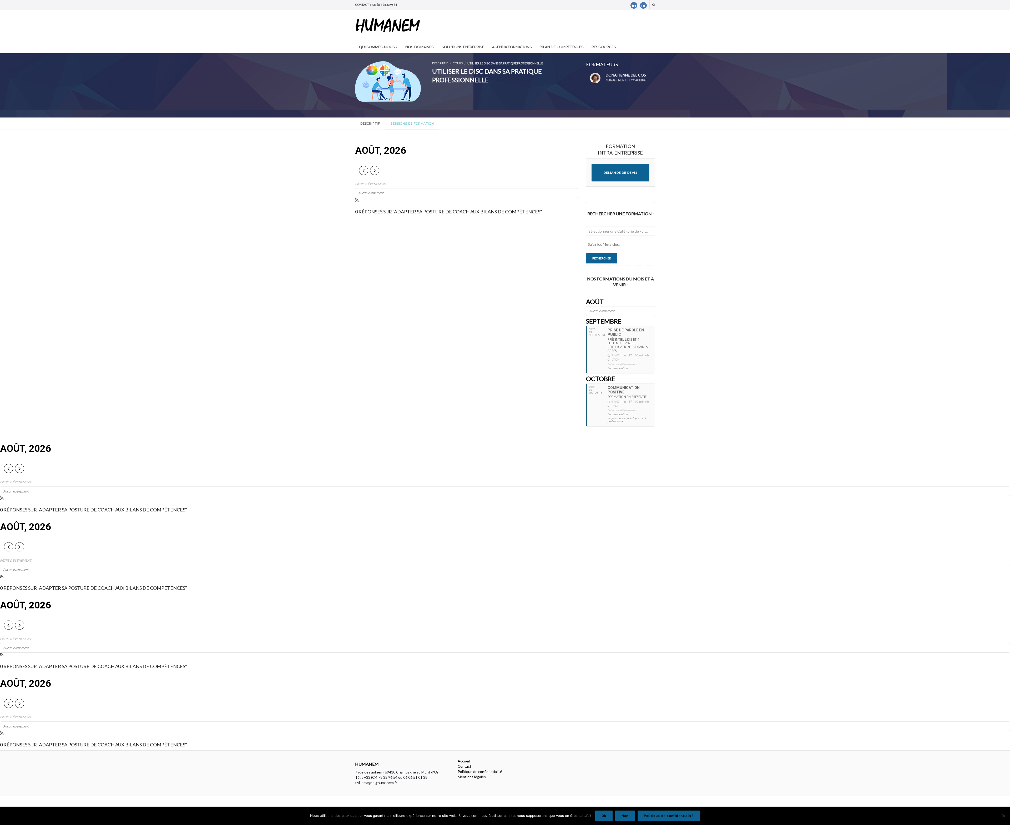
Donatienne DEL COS (626, 77)
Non (625, 816)
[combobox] (620, 231)
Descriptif (370, 123)
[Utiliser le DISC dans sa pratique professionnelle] (388, 81)
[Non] (1003, 815)
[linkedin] (633, 5)
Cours (458, 63)
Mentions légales (472, 777)
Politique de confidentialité (480, 771)
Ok (604, 816)
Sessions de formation (412, 123)
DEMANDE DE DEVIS (620, 173)
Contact (464, 766)
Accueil (464, 761)
